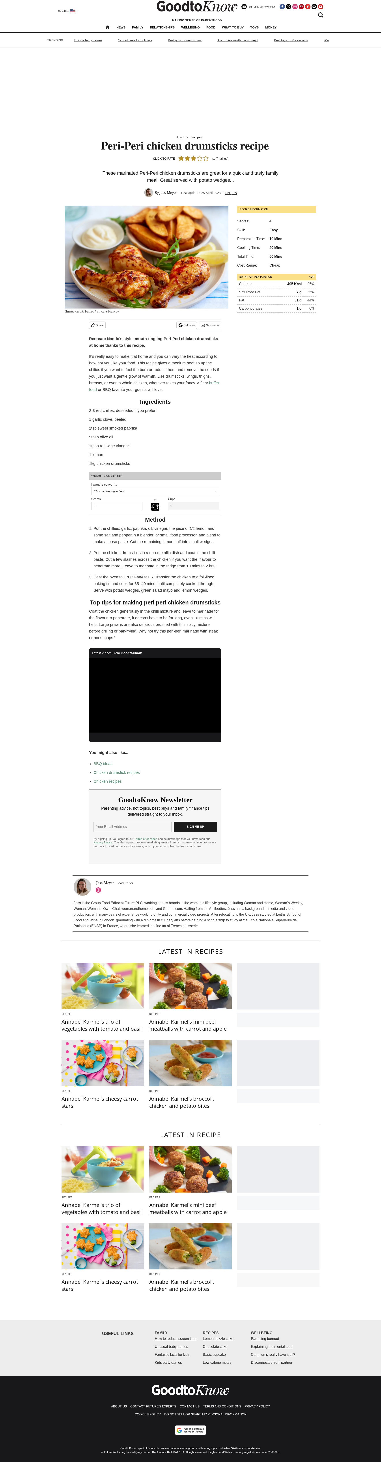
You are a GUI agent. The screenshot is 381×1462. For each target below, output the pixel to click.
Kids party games (168, 1362)
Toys (254, 27)
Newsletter (212, 325)
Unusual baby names (171, 1346)
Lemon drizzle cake (218, 1339)
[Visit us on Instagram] (295, 6)
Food (210, 27)
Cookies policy (148, 1414)
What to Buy (233, 27)
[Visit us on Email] (314, 6)
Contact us (190, 1406)
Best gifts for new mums (185, 40)
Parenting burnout (265, 1339)
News (120, 27)
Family (137, 27)
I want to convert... (104, 484)
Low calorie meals (217, 1362)
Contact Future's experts (153, 1406)
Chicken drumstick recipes (116, 772)
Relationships (162, 27)
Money (270, 27)
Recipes (196, 137)
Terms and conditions (222, 1406)
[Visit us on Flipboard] (307, 6)
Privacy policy (257, 1406)
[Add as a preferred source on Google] (190, 1430)
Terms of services (146, 839)
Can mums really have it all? (273, 1354)
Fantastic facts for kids (172, 1354)
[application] (155, 695)
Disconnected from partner (271, 1362)
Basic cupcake (214, 1354)
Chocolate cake (215, 1346)
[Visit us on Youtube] (320, 6)
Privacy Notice (102, 842)
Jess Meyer (168, 192)
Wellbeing (190, 27)
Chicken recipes (107, 781)
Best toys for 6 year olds (291, 40)
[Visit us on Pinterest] (301, 6)
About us (119, 1406)
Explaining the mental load (272, 1346)
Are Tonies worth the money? (237, 40)
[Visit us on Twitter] (288, 6)
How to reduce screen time (175, 1339)
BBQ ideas (102, 763)
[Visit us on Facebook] (282, 6)
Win (326, 40)
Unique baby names (88, 40)
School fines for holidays (135, 40)
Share (100, 325)
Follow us (189, 325)
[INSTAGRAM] (99, 890)
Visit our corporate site (245, 1448)
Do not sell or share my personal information (205, 1414)
